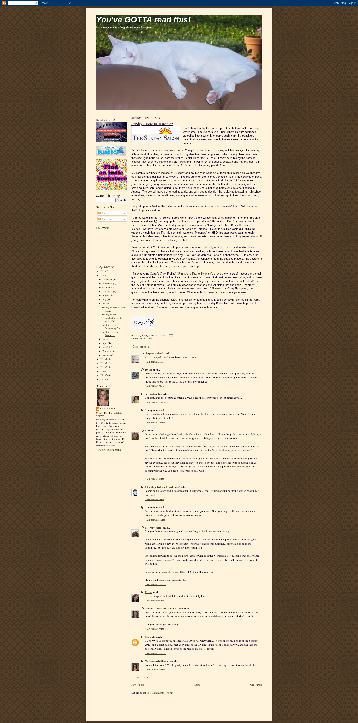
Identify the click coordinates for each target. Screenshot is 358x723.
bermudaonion (153, 394)
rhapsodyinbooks (155, 353)
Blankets (216, 288)
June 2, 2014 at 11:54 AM (155, 584)
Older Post (256, 685)
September (107, 291)
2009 (102, 375)
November (107, 283)
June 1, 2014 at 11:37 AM (155, 402)
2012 (102, 363)
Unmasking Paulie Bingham (194, 273)
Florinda (150, 637)
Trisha (148, 592)
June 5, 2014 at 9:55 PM (154, 629)
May (104, 338)
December (107, 279)
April (105, 343)
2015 (102, 271)
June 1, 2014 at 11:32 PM (155, 519)
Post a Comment (141, 677)
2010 (102, 371)
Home (197, 685)
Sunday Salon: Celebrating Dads (111, 326)
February (107, 351)
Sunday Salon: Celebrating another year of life (113, 317)
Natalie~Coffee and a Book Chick (164, 608)
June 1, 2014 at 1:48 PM (154, 479)
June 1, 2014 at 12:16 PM (155, 422)
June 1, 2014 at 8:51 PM (154, 499)
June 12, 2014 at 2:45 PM (155, 669)
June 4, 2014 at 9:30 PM (154, 600)
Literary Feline (154, 527)
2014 (102, 275)
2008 (102, 379)
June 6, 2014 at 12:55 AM (155, 653)
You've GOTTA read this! (143, 19)
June (104, 303)
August (106, 295)
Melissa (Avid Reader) (158, 661)
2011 (102, 367)
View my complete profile (108, 449)
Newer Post (137, 685)
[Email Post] (170, 335)
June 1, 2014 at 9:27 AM (154, 386)
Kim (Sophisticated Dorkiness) (162, 487)
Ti (146, 430)
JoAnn (148, 369)
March (105, 347)
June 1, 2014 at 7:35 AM (154, 362)
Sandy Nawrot (109, 408)
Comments (106, 219)
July (104, 299)
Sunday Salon (146, 338)
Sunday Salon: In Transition (110, 333)
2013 (102, 359)
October (106, 287)
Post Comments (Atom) (160, 692)
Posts (103, 213)
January (106, 355)
